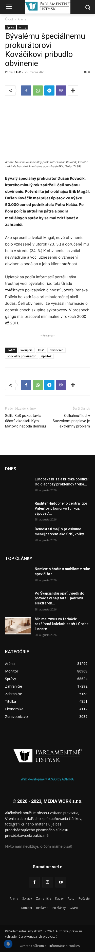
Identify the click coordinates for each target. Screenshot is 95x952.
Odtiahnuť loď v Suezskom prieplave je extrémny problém (71, 420)
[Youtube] (60, 882)
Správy (10, 27)
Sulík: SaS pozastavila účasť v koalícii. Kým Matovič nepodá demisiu (25, 420)
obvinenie (56, 350)
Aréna (22, 19)
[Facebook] (26, 90)
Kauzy (22, 27)
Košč (41, 350)
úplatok (46, 356)
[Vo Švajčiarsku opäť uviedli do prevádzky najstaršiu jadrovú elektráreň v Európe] (18, 600)
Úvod (9, 19)
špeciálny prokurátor (21, 356)
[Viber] (61, 90)
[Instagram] (47, 882)
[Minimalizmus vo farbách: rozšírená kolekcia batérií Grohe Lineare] (18, 625)
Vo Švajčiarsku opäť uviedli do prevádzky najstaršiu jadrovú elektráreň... (59, 598)
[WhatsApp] (38, 90)
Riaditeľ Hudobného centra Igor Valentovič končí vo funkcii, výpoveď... (61, 508)
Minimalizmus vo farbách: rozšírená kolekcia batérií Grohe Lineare (61, 624)
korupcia (26, 350)
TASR (17, 72)
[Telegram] (49, 90)
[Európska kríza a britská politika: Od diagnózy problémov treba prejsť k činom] (18, 486)
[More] (73, 90)
